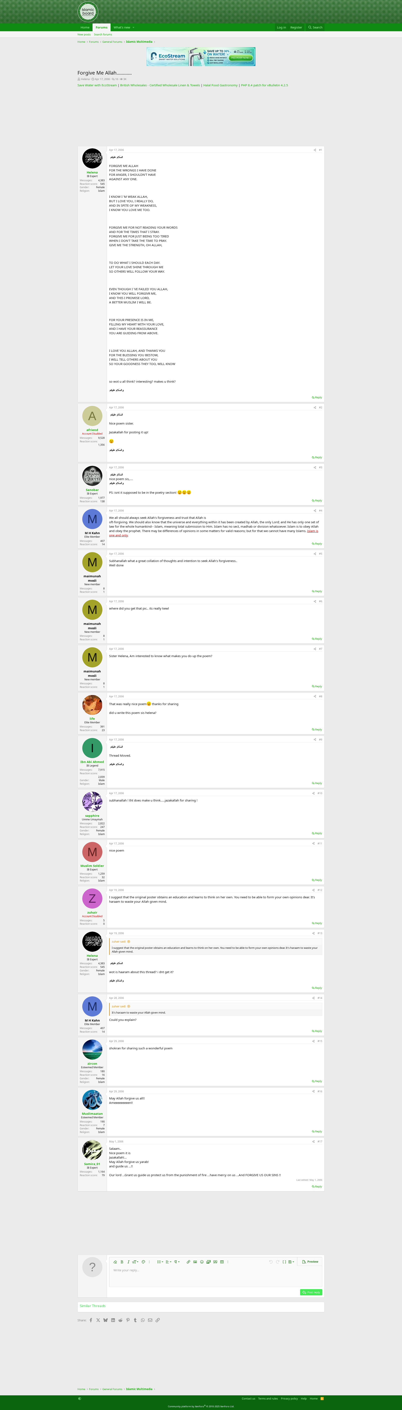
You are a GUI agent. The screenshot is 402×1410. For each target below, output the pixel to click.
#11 (320, 843)
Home (85, 27)
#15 (320, 1041)
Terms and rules (268, 1398)
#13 (320, 933)
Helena (85, 79)
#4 (320, 510)
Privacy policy (289, 1398)
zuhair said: (119, 941)
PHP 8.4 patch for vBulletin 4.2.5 (264, 85)
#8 (320, 696)
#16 (320, 1091)
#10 (320, 793)
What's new (122, 27)
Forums (101, 27)
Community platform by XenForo (201, 1406)
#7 (320, 649)
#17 (320, 1141)
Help (304, 1398)
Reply (318, 397)
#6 (320, 601)
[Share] (315, 150)
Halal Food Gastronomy (220, 85)
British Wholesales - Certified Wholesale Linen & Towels (160, 85)
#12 (320, 890)
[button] (134, 27)
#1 (320, 150)
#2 (320, 407)
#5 (320, 553)
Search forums (103, 34)
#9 (320, 739)
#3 (320, 467)
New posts (84, 34)
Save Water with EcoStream (97, 85)
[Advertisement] (201, 116)
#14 (320, 998)
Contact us (248, 1398)
